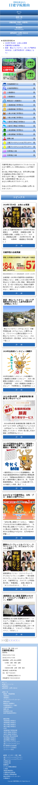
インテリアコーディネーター (11, 699)
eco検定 (5, 768)
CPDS (5, 728)
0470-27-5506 (11, 655)
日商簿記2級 (7, 761)
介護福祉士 (6, 778)
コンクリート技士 (8, 749)
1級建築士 (6, 696)
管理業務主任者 (8, 711)
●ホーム (4, 682)
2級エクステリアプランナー (11, 744)
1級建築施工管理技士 (9, 720)
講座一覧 (19, 17)
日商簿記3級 (7, 763)
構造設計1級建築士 (9, 703)
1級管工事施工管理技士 (10, 732)
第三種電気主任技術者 (10, 745)
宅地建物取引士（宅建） (10, 705)
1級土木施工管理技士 (9, 724)
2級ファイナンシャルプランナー (12, 757)
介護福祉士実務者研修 (10, 774)
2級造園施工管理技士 (9, 740)
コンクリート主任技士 (10, 747)
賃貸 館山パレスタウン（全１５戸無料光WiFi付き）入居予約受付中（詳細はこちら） (20, 50)
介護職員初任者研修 (9, 772)
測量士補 (6, 709)
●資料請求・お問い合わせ (9, 688)
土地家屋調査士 (8, 707)
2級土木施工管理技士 (9, 726)
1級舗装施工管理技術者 (10, 730)
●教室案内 (5, 686)
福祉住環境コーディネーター (11, 776)
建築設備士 (6, 701)
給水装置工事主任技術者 (10, 736)
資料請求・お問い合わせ (19, 33)
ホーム (19, 12)
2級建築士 (6, 697)
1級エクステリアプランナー (11, 742)
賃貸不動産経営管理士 (10, 713)
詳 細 (19, 245)
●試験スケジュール (7, 684)
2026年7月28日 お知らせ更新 (16, 43)
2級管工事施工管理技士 (10, 734)
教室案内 (19, 28)
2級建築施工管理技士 (9, 722)
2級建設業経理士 (8, 770)
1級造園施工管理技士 (9, 738)
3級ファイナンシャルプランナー (12, 759)
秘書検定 (6, 765)
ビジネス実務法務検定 (10, 767)
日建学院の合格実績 (12, 45)
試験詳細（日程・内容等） (19, 23)
